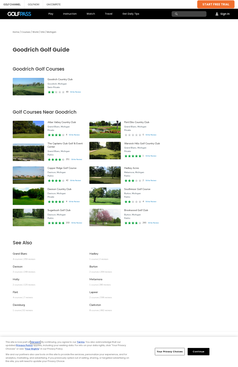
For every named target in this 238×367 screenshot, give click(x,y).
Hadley (93, 254)
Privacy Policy (24, 345)
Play (50, 14)
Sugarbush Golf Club (59, 210)
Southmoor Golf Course (137, 189)
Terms (81, 342)
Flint (15, 292)
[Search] (176, 14)
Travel (109, 14)
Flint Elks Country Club (136, 122)
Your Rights (32, 348)
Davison (17, 267)
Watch (91, 14)
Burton (93, 267)
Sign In (225, 14)
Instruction (70, 14)
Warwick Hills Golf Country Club (142, 143)
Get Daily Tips (130, 14)
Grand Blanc (20, 254)
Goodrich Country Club (60, 79)
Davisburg (19, 305)
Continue (198, 351)
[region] (119, 352)
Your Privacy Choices (170, 351)
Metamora (95, 279)
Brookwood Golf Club (136, 210)
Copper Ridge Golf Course (62, 168)
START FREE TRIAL (215, 4)
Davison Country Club (59, 189)
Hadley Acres (131, 168)
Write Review (75, 92)
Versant (35, 342)
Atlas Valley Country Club (62, 122)
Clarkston (95, 305)
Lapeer (93, 292)
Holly (16, 279)
